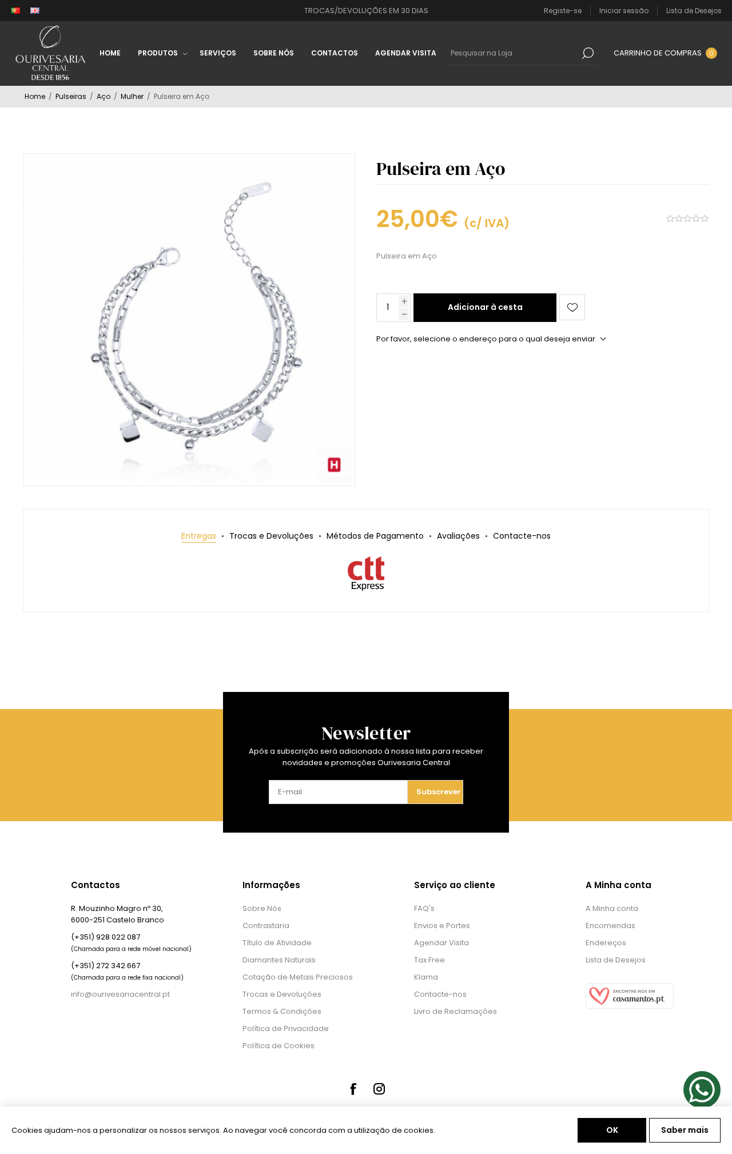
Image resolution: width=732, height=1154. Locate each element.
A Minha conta (612, 908)
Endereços (606, 942)
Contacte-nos (440, 994)
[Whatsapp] (702, 1089)
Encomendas (610, 925)
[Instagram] (379, 1088)
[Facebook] (352, 1088)
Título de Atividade (277, 942)
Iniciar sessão (624, 10)
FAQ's (424, 908)
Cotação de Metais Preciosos (297, 977)
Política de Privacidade (285, 1028)
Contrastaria (265, 925)
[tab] (198, 536)
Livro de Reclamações (455, 1011)
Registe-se (563, 10)
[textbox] (513, 53)
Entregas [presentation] (198, 536)
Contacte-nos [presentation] (522, 536)
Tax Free (429, 959)
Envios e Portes (442, 925)
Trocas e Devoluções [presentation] (271, 536)
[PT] (15, 11)
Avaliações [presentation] (458, 536)
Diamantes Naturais (279, 959)
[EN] (35, 11)
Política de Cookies (278, 1045)
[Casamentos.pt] (630, 1006)
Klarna (426, 977)
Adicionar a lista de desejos (572, 307)
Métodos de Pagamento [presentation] (375, 536)
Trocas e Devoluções (281, 994)
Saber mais (685, 1130)
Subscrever (438, 791)
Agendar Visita (441, 942)
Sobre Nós (261, 908)
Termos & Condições (281, 1011)
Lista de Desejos (616, 959)
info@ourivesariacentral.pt (120, 994)
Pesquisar (587, 53)
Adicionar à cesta (485, 307)
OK (612, 1130)
